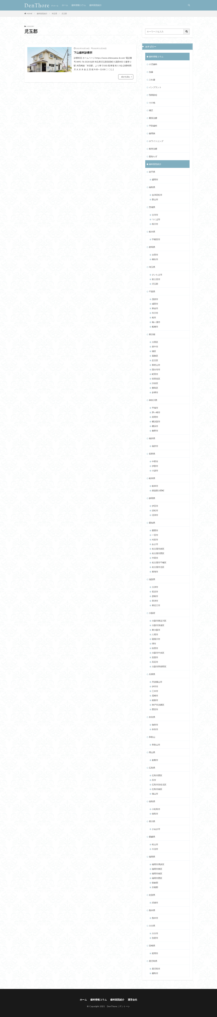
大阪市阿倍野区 (159, 666)
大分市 (155, 933)
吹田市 (155, 648)
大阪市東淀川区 (159, 620)
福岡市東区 (157, 869)
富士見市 (156, 279)
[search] (187, 32)
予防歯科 (153, 125)
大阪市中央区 (158, 652)
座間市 (155, 417)
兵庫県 (152, 674)
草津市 (155, 600)
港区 (154, 351)
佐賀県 (152, 895)
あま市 (155, 544)
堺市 (154, 643)
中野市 (155, 461)
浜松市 (155, 510)
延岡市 (155, 953)
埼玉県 (54, 13)
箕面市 (155, 657)
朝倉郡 (155, 882)
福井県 (152, 438)
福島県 (152, 187)
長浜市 (155, 591)
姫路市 (155, 700)
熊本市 (155, 918)
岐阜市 (155, 486)
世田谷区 (156, 378)
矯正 (151, 110)
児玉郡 (64, 13)
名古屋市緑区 (158, 548)
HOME (29, 13)
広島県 (152, 767)
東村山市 (156, 365)
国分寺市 (156, 369)
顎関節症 (153, 95)
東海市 (155, 571)
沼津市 (155, 515)
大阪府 (152, 613)
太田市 (155, 254)
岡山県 (152, 752)
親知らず (153, 156)
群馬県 (152, 247)
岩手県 (152, 172)
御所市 (155, 724)
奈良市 (155, 729)
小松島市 (156, 809)
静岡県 (152, 498)
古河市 (155, 215)
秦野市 (155, 430)
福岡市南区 (157, 873)
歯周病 (152, 133)
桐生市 (155, 259)
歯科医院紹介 (95, 5)
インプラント (155, 87)
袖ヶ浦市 (156, 322)
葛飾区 (155, 355)
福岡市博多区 (158, 864)
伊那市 (155, 466)
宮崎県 (152, 945)
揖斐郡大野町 (158, 490)
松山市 (155, 844)
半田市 (155, 558)
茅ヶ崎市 (156, 412)
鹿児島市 (156, 968)
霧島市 (155, 973)
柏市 (154, 317)
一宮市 (155, 535)
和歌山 (152, 737)
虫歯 (151, 72)
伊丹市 (155, 686)
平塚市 (155, 407)
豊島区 (155, 388)
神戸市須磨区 (158, 704)
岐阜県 (152, 478)
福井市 (155, 446)
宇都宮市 (156, 239)
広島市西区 (157, 775)
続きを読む (125, 77)
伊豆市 (155, 506)
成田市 (155, 303)
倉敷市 (155, 760)
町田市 (155, 374)
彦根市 (155, 596)
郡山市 (155, 199)
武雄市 (155, 902)
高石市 (155, 662)
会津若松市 (157, 195)
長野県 (152, 453)
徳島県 (152, 801)
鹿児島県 (153, 961)
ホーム (65, 5)
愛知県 (152, 522)
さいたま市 (157, 274)
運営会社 (132, 999)
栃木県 (152, 231)
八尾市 (155, 634)
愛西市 (155, 530)
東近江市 (156, 605)
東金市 (155, 308)
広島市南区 (157, 789)
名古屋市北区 (158, 567)
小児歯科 (153, 64)
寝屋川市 (156, 639)
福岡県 (152, 856)
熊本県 (152, 910)
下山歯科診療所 (83, 52)
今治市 (155, 849)
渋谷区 (155, 383)
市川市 (155, 313)
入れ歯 (152, 79)
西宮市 (155, 709)
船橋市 (155, 326)
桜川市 (155, 224)
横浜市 (155, 426)
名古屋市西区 (158, 553)
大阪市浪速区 (158, 625)
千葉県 (152, 291)
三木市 (155, 691)
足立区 (155, 360)
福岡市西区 (157, 878)
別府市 (155, 938)
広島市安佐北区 (159, 784)
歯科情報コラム (78, 5)
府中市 (155, 346)
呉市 (154, 780)
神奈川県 (153, 400)
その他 (152, 102)
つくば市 (156, 219)
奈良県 (152, 717)
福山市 (155, 793)
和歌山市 (156, 744)
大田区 (155, 342)
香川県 (152, 821)
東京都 (152, 334)
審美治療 (153, 118)
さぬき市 (156, 829)
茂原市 (155, 299)
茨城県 (152, 207)
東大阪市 (156, 630)
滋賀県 (152, 579)
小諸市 (155, 470)
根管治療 (153, 148)
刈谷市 (155, 539)
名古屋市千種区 (159, 562)
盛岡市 (155, 179)
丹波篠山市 (157, 682)
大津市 (155, 587)
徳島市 (155, 813)
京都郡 (155, 887)
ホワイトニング (156, 141)
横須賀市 (156, 421)
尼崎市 (155, 695)
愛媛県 (152, 836)
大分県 (152, 925)
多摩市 (155, 392)
